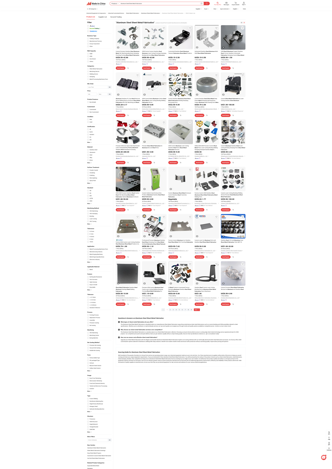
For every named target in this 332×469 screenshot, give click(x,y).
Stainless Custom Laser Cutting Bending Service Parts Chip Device (205, 289)
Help (214, 9)
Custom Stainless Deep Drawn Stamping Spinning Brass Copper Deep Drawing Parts (207, 100)
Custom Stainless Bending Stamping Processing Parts (179, 100)
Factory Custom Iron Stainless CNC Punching (180, 241)
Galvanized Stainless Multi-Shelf (206, 52)
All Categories (92, 9)
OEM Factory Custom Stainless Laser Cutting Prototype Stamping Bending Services (154, 53)
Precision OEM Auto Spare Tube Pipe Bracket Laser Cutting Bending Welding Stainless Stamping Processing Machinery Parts (128, 147)
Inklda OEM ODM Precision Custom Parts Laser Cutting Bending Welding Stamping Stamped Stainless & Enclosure (206, 148)
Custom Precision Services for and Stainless (232, 288)
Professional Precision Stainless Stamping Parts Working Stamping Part (154, 242)
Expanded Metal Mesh (93, 465)
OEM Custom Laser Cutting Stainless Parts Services (178, 147)
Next (196, 310)
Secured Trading (116, 17)
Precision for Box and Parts (152, 146)
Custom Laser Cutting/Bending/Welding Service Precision (232, 194)
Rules (244, 9)
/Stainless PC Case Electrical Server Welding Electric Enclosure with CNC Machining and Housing (128, 100)
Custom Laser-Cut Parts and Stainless (205, 241)
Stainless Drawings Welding (126, 289)
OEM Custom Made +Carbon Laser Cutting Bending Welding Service (154, 100)
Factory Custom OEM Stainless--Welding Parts (206, 195)
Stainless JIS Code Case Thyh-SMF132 (232, 241)
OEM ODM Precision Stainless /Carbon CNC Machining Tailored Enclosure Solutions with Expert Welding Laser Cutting (127, 195)
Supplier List (102, 17)
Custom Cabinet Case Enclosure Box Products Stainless (153, 194)
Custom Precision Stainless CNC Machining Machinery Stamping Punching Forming (127, 53)
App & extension (224, 9)
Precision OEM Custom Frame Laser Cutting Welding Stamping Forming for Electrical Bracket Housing (152, 289)
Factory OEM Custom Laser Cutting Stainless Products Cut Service (128, 243)
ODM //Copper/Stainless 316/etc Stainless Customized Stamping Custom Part (232, 53)
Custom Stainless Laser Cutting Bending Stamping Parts (233, 147)
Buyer (205, 9)
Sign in (244, 4)
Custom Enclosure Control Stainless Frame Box (179, 194)
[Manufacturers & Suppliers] (95, 3)
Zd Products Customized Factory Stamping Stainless (179, 289)
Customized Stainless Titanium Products (180, 52)
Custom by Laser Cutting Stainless (232, 99)
